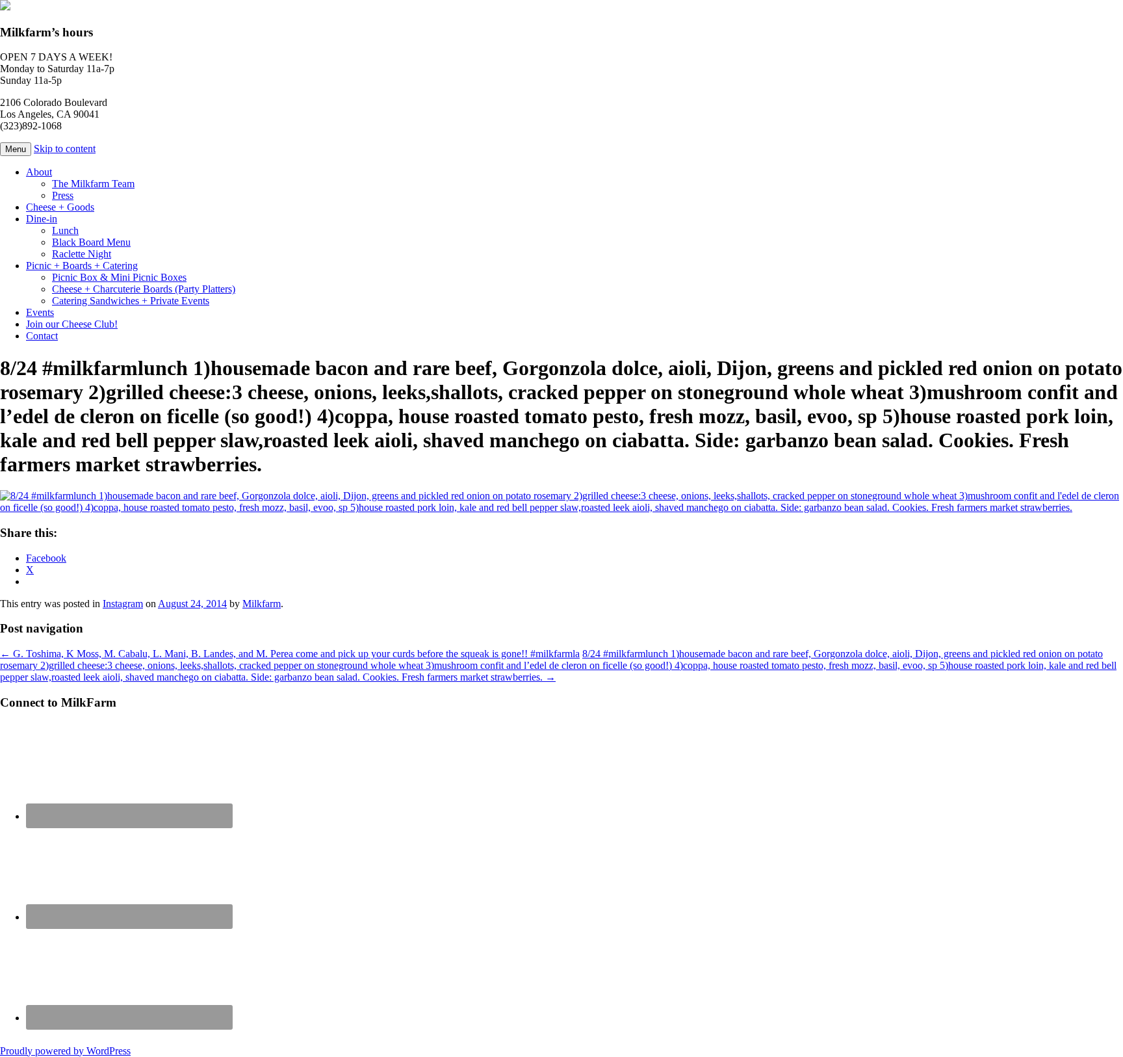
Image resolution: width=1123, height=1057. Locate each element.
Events (40, 312)
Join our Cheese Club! (72, 324)
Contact (42, 335)
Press (62, 195)
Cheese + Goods (60, 207)
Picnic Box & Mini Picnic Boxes (119, 277)
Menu (15, 149)
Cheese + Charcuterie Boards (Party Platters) (143, 288)
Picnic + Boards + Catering (82, 265)
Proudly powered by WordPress (65, 1050)
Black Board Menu (91, 242)
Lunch (65, 230)
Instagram (123, 603)
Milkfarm (261, 603)
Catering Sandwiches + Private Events (130, 300)
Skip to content (65, 148)
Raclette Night (81, 253)
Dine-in (41, 218)
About (39, 171)
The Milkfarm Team (93, 183)
